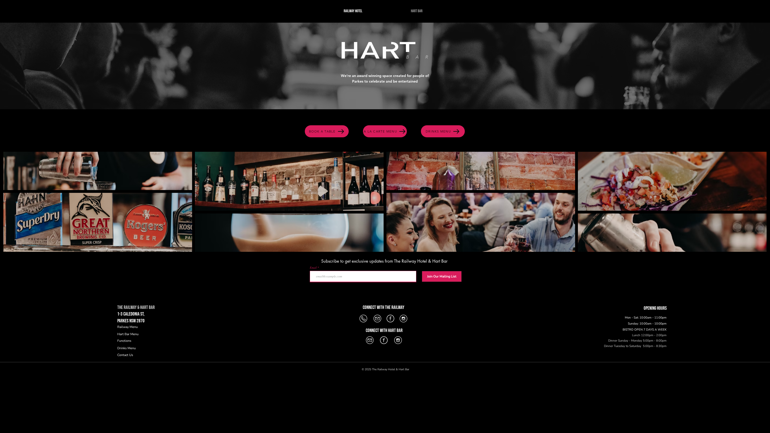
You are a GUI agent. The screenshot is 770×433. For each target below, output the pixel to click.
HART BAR (147, 307)
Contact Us (125, 355)
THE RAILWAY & (128, 307)
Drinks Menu (126, 348)
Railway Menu (127, 327)
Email (313, 267)
